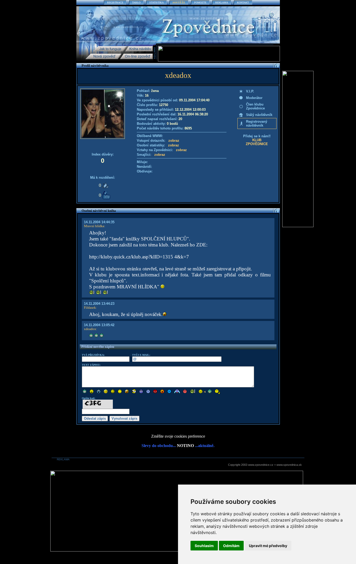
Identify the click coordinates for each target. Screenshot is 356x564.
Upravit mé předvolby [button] (268, 545)
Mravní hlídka (94, 226)
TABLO (136, 2)
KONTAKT (243, 2)
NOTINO (185, 445)
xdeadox (90, 329)
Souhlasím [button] (204, 545)
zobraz (173, 140)
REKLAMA (221, 2)
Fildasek (90, 307)
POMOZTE (200, 2)
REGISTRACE (115, 2)
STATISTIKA (156, 2)
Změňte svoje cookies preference (178, 436)
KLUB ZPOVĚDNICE (257, 142)
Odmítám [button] (231, 545)
